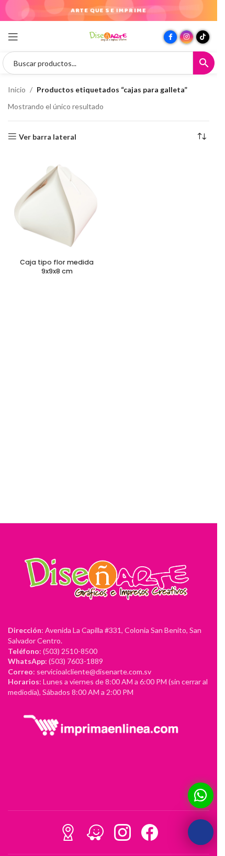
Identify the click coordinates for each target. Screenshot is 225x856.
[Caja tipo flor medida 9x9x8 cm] (57, 204)
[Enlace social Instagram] (186, 37)
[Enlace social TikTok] (202, 37)
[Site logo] (108, 35)
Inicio (17, 89)
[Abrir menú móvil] (13, 36)
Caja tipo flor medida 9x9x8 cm (57, 267)
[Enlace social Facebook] (170, 37)
